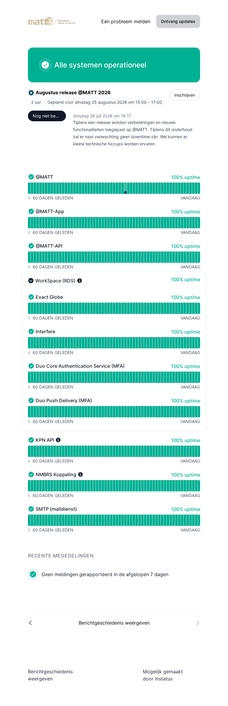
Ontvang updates (178, 21)
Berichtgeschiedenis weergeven (50, 675)
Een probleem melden (125, 21)
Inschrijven (184, 95)
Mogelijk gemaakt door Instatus (163, 675)
